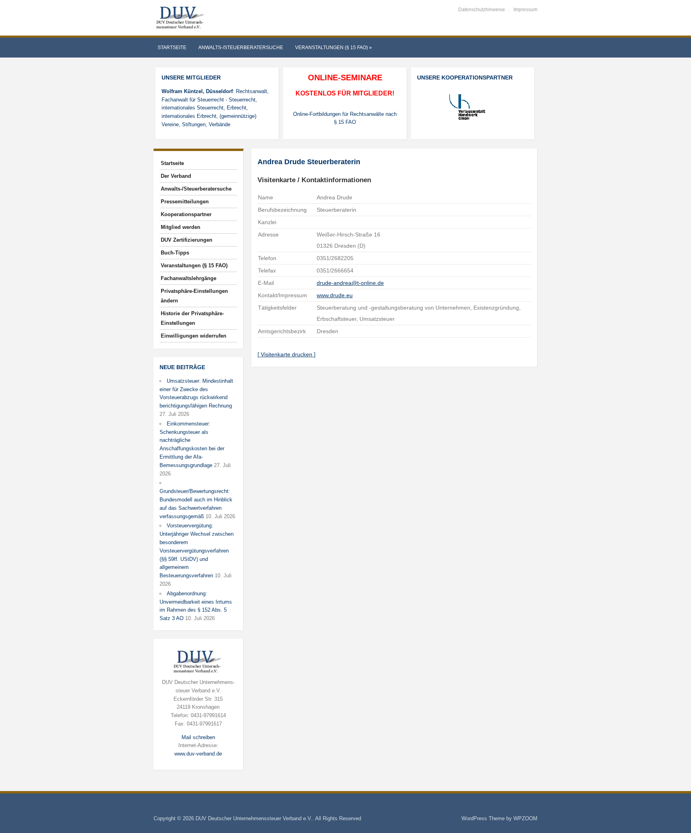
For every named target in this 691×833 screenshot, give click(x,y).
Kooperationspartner (186, 214)
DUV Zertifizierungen (186, 240)
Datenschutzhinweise (481, 9)
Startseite (172, 47)
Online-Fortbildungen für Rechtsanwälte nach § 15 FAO (345, 118)
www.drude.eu (335, 295)
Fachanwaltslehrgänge (188, 278)
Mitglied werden (180, 227)
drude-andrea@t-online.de (350, 283)
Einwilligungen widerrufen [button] (193, 336)
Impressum (525, 9)
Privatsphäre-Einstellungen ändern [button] (194, 296)
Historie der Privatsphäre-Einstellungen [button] (192, 318)
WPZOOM (525, 818)
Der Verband (176, 176)
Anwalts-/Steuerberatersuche (240, 47)
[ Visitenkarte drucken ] (287, 354)
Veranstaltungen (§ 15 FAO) (333, 47)
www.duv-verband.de (198, 754)
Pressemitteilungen (185, 202)
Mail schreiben (198, 737)
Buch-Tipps (175, 253)
